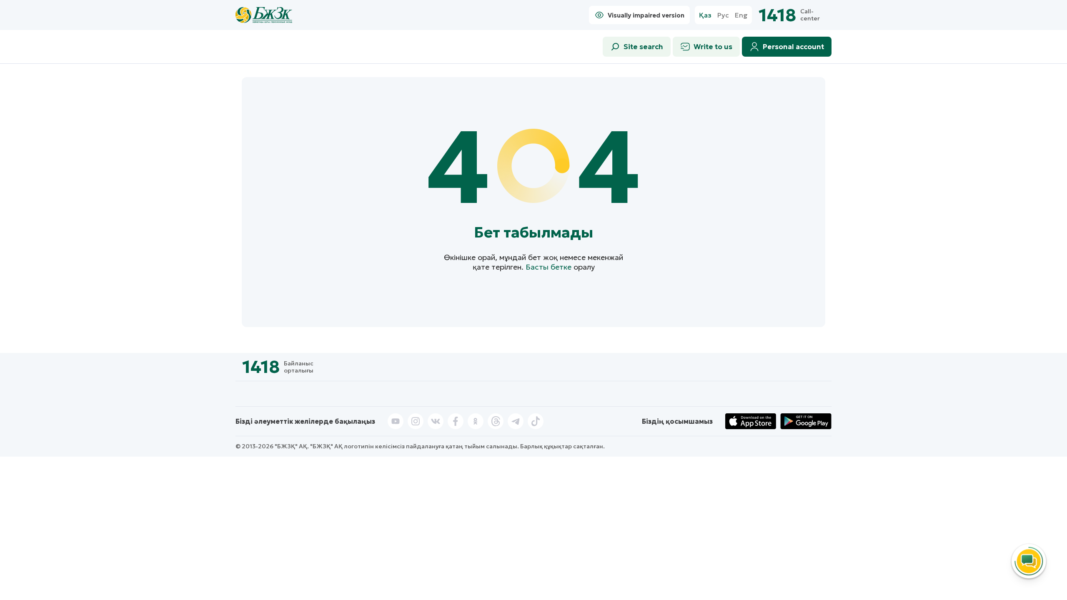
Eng (741, 15)
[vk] (435, 421)
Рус (723, 15)
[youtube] (395, 421)
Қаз (705, 15)
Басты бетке (548, 267)
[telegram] (515, 421)
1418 (777, 15)
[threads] (495, 421)
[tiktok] (536, 421)
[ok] (475, 421)
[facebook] (455, 421)
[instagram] (415, 421)
